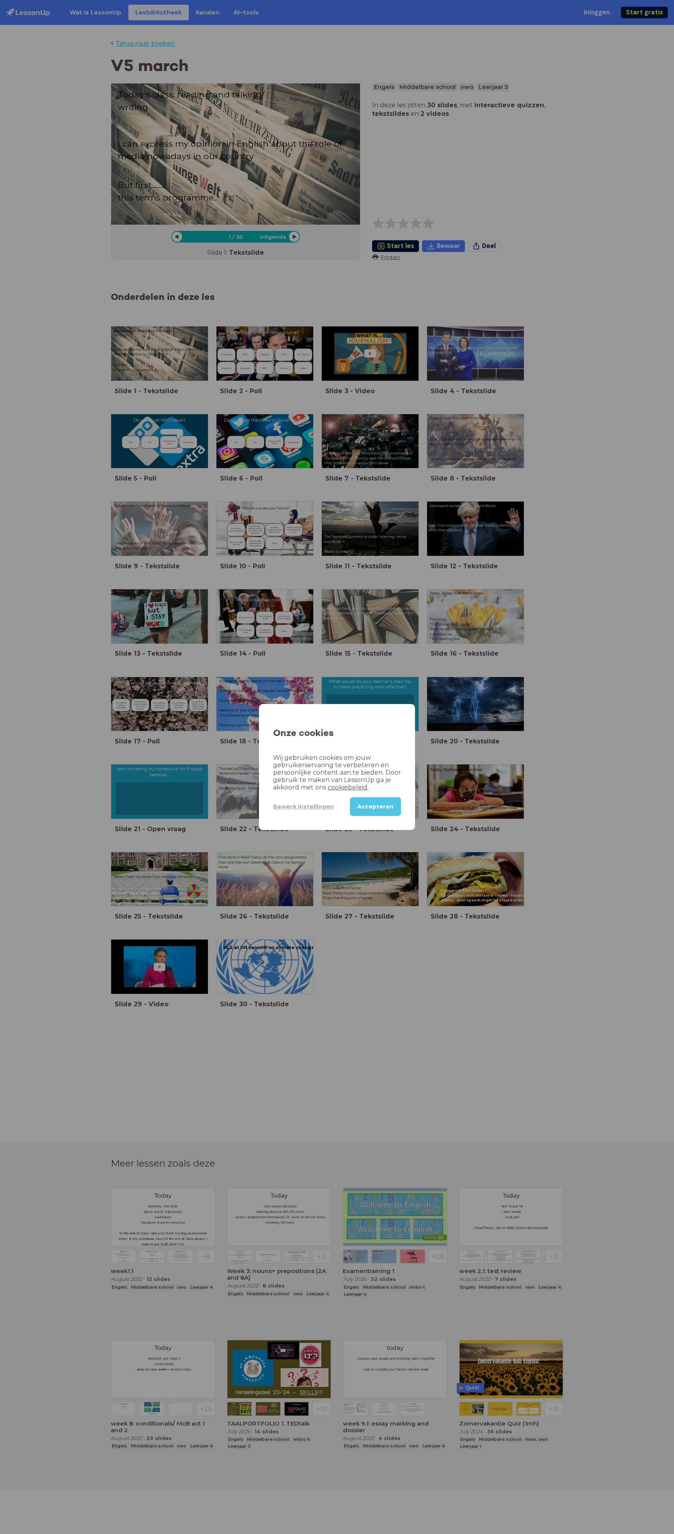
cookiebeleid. (348, 787)
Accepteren (375, 806)
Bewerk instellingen (303, 806)
